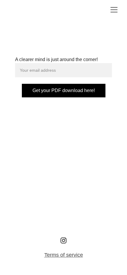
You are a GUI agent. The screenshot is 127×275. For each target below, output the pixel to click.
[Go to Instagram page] (63, 240)
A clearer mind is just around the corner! (56, 59)
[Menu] (114, 9)
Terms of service (63, 255)
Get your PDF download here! (63, 90)
